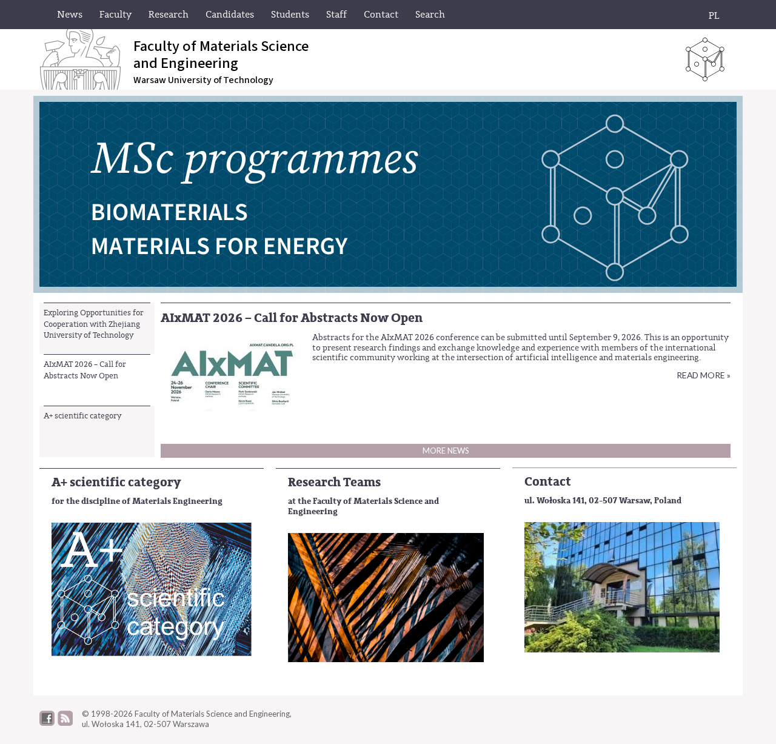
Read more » (704, 375)
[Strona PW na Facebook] (47, 723)
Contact (547, 482)
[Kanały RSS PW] (65, 723)
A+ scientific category (82, 416)
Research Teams (334, 482)
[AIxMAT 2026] (232, 371)
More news (446, 450)
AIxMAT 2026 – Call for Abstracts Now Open (85, 369)
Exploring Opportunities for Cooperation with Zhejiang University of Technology (94, 323)
